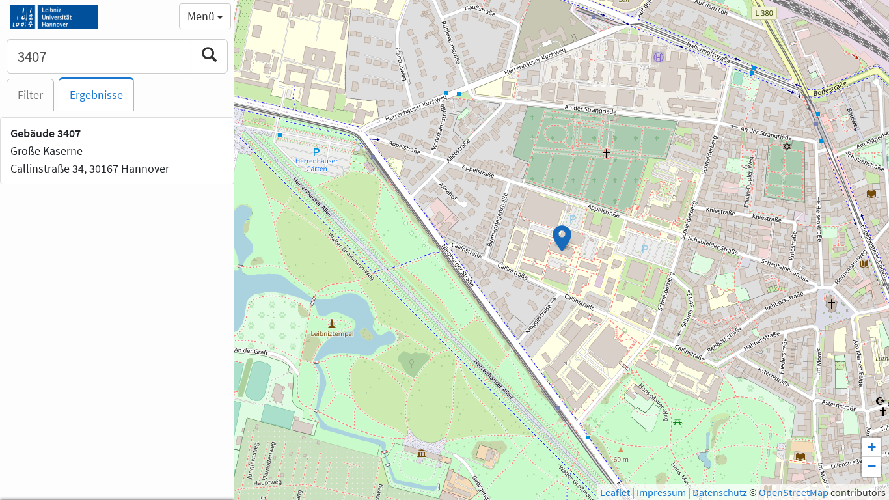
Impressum (661, 492)
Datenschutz (719, 492)
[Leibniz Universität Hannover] (53, 16)
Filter (30, 94)
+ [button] (872, 447)
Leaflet (615, 492)
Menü (202, 15)
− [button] (872, 466)
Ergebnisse (96, 94)
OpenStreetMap (793, 492)
